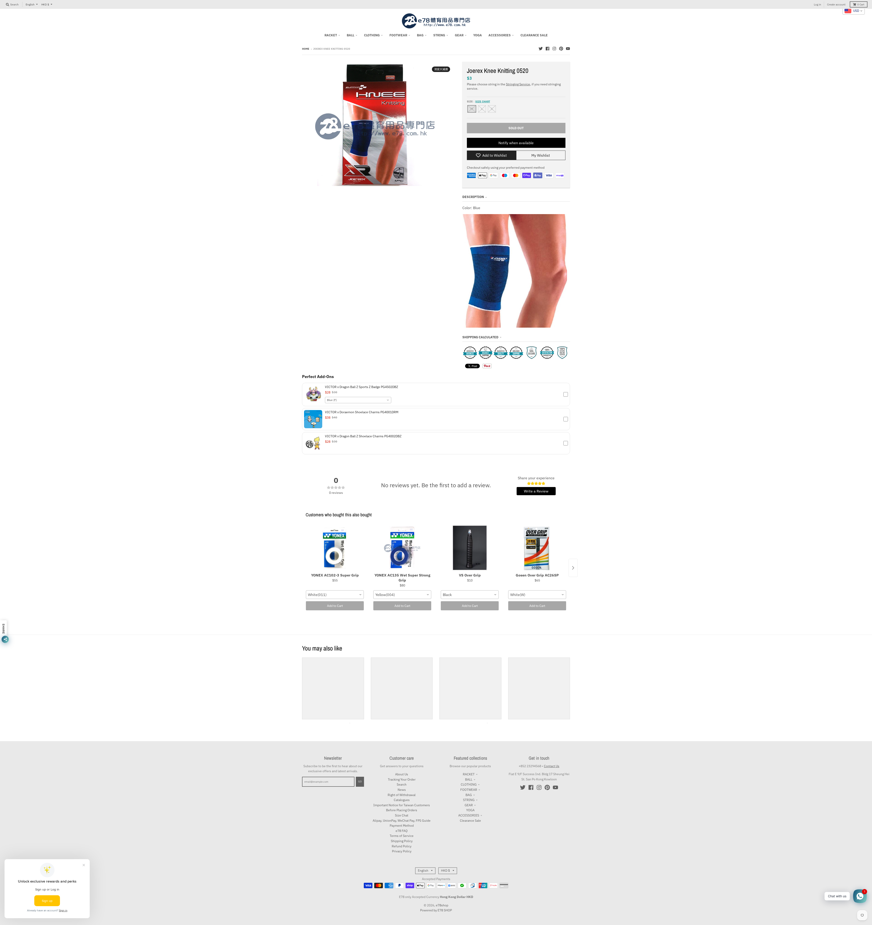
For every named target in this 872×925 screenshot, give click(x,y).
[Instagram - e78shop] (554, 49)
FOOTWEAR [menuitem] (398, 35)
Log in (817, 4)
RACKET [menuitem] (331, 35)
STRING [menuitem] (439, 35)
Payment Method (402, 826)
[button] (436, 394)
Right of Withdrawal (402, 795)
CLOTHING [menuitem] (372, 35)
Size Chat (401, 815)
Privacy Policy (401, 851)
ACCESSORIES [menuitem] (499, 35)
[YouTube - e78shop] (568, 49)
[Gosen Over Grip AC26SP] (537, 548)
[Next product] (573, 568)
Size (478, 101)
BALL (468, 779)
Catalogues (402, 800)
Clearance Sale (470, 821)
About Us (401, 774)
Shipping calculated (480, 337)
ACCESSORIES (468, 815)
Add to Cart (335, 606)
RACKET (469, 774)
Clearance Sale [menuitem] (534, 35)
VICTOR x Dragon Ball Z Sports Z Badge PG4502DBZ (361, 387)
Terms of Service (402, 836)
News (402, 790)
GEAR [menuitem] (459, 35)
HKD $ (45, 4)
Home (305, 48)
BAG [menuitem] (420, 35)
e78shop (442, 905)
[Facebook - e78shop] (547, 49)
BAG (469, 795)
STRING (469, 800)
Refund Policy (401, 846)
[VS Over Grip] (470, 548)
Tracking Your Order (402, 779)
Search (401, 784)
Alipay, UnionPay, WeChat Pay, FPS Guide (402, 821)
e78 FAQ (402, 831)
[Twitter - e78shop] (541, 49)
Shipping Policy (402, 841)
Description (473, 197)
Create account (836, 4)
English (30, 4)
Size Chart (482, 101)
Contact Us (551, 766)
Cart (860, 4)
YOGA (470, 810)
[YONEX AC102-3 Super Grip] (335, 548)
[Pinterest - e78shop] (561, 49)
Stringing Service (518, 84)
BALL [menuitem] (350, 35)
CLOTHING (469, 784)
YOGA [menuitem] (477, 35)
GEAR (469, 805)
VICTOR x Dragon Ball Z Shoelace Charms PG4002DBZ (363, 436)
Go (360, 781)
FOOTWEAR (468, 790)
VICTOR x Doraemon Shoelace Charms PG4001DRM (361, 412)
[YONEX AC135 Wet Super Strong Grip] (402, 548)
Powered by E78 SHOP (436, 910)
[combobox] (358, 400)
